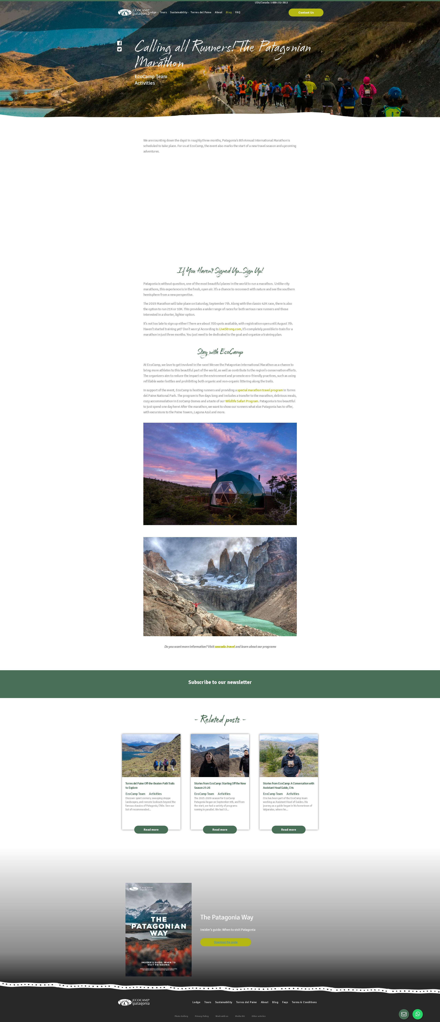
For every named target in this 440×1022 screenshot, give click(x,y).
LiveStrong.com (230, 329)
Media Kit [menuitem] (240, 1016)
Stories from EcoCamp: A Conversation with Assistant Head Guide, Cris (288, 786)
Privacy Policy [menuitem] (202, 1016)
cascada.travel (224, 646)
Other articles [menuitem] (259, 1016)
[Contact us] (404, 1014)
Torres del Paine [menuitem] (201, 12)
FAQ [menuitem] (237, 12)
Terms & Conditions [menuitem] (304, 1002)
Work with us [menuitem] (222, 1016)
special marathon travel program (260, 390)
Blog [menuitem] (229, 12)
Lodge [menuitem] (152, 12)
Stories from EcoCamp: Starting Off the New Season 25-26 (220, 786)
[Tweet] (119, 49)
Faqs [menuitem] (285, 1002)
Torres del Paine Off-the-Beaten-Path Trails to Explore (149, 786)
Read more (151, 830)
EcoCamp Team (135, 794)
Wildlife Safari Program (241, 401)
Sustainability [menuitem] (178, 12)
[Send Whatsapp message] (417, 1014)
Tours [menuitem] (163, 12)
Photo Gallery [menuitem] (181, 1016)
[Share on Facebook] (119, 43)
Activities (155, 794)
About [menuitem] (218, 12)
